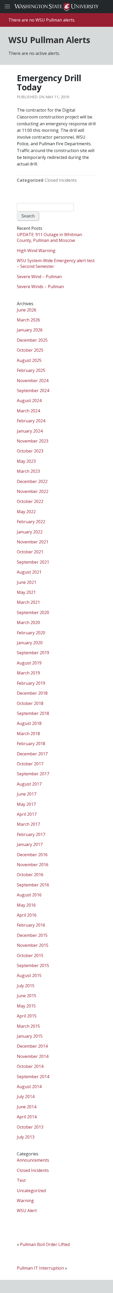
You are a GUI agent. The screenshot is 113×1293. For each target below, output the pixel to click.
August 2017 (29, 784)
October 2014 (30, 1066)
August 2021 (29, 572)
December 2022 (32, 481)
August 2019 (29, 663)
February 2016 (31, 925)
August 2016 (29, 895)
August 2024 (29, 400)
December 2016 (32, 855)
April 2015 (27, 1016)
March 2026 (28, 320)
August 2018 (29, 723)
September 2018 (33, 713)
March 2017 (28, 824)
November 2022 (32, 491)
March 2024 (28, 411)
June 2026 (26, 310)
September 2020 (33, 612)
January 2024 (30, 431)
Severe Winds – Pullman (40, 286)
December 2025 (32, 340)
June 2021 (26, 582)
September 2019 (33, 653)
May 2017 (26, 804)
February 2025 (31, 370)
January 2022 (30, 532)
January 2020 (30, 643)
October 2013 (30, 1127)
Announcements (33, 1160)
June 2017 (26, 794)
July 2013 (25, 1137)
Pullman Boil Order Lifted (45, 1244)
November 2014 (32, 1056)
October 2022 (30, 501)
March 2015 (28, 1026)
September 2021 (33, 562)
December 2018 (32, 693)
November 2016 (32, 865)
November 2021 (32, 542)
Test (21, 1180)
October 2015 (30, 955)
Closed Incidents (61, 180)
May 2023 (26, 461)
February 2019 (31, 683)
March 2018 (28, 733)
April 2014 (27, 1117)
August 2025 (29, 360)
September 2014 (33, 1076)
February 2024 (31, 421)
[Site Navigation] (13, 6)
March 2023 (28, 471)
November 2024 (32, 380)
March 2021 (28, 602)
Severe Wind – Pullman (39, 276)
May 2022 (26, 512)
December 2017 (32, 754)
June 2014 (26, 1107)
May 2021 (26, 592)
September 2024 (33, 390)
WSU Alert (27, 1210)
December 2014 (32, 1046)
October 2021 (30, 552)
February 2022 (31, 522)
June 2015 (26, 996)
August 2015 (29, 975)
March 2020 (28, 622)
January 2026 (30, 330)
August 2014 (29, 1086)
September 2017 (33, 774)
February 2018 (31, 743)
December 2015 (32, 935)
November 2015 (32, 945)
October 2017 (30, 764)
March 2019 (28, 673)
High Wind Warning (36, 250)
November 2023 (32, 441)
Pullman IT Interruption (40, 1268)
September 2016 (33, 885)
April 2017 (27, 814)
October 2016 (30, 874)
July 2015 (25, 986)
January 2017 (30, 844)
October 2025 (30, 350)
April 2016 (27, 915)
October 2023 (30, 451)
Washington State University (56, 6)
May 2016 (26, 905)
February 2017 (31, 834)
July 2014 (25, 1096)
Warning (25, 1200)
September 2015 (33, 965)
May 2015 (26, 1006)
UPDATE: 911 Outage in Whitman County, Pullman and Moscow (49, 237)
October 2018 (30, 703)
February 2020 (31, 633)
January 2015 (30, 1036)
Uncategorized (31, 1190)
